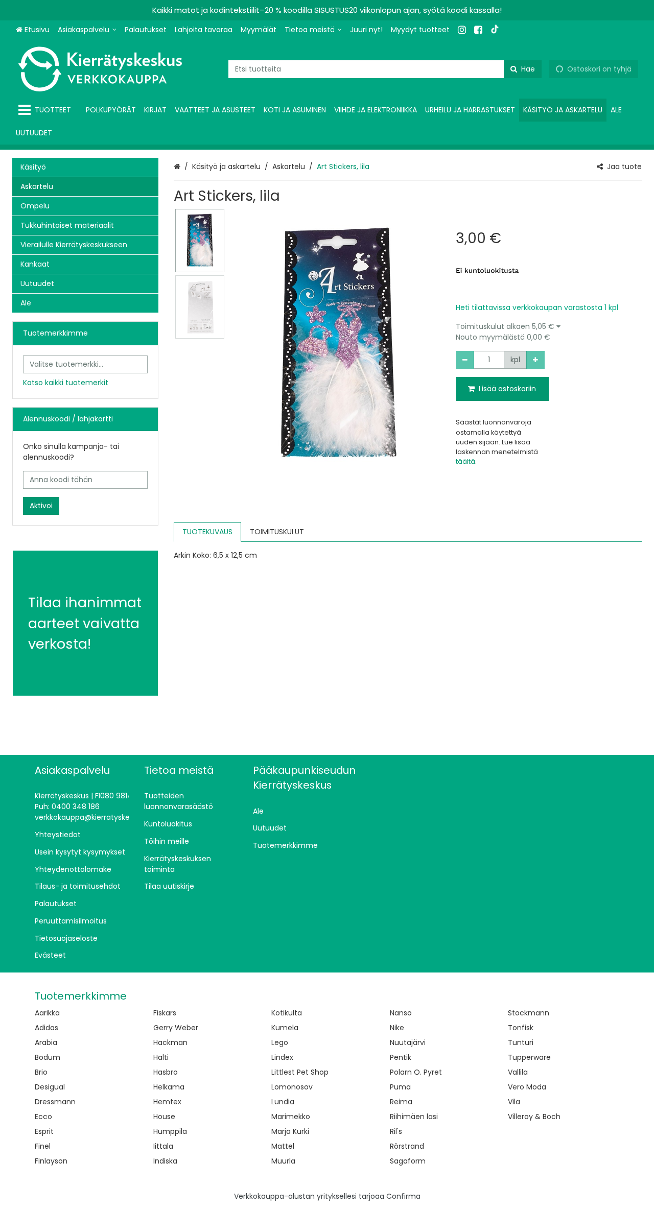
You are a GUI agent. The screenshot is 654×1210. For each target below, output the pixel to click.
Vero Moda (527, 1087)
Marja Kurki (290, 1131)
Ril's (396, 1131)
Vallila (518, 1072)
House (164, 1116)
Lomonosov (292, 1087)
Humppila (170, 1131)
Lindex (282, 1057)
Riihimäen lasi (414, 1116)
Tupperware (529, 1057)
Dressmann (55, 1102)
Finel (43, 1146)
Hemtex (167, 1102)
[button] (549, 332)
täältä (465, 461)
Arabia (46, 1042)
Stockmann (528, 1013)
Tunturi (520, 1042)
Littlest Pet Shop (300, 1072)
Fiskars (164, 1013)
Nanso (401, 1013)
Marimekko (290, 1116)
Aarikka (47, 1013)
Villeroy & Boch (534, 1116)
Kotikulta (286, 1013)
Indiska (165, 1161)
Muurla (283, 1161)
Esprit (44, 1131)
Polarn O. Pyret (416, 1072)
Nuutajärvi (408, 1042)
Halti (161, 1057)
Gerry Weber (175, 1028)
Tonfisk (520, 1028)
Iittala (163, 1146)
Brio (41, 1072)
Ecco (43, 1116)
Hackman (170, 1042)
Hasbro (165, 1072)
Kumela (284, 1028)
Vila (514, 1102)
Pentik (400, 1057)
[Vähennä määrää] (465, 360)
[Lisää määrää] (535, 360)
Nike (397, 1028)
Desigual (50, 1087)
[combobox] (385, 69)
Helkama (168, 1087)
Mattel (282, 1146)
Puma (400, 1087)
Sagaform (408, 1161)
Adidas (46, 1028)
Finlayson (51, 1161)
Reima (401, 1102)
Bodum (47, 1057)
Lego (279, 1042)
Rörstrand (407, 1146)
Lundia (282, 1102)
